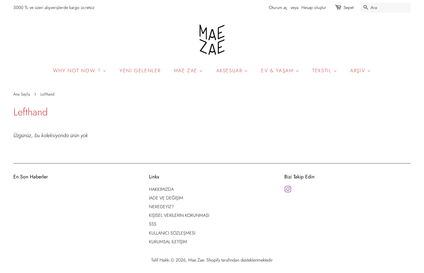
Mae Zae (196, 260)
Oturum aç (278, 7)
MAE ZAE (187, 70)
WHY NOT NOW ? (78, 70)
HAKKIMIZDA (161, 189)
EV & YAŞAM (278, 70)
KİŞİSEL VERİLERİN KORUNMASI (179, 215)
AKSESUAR (230, 70)
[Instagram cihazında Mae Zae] (287, 190)
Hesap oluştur (313, 7)
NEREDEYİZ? (161, 207)
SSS (152, 224)
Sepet (349, 7)
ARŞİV (358, 70)
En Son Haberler (30, 176)
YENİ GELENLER (140, 70)
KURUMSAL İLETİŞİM (168, 242)
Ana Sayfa (21, 94)
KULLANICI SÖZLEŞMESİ (172, 233)
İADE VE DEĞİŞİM (166, 198)
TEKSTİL (322, 70)
